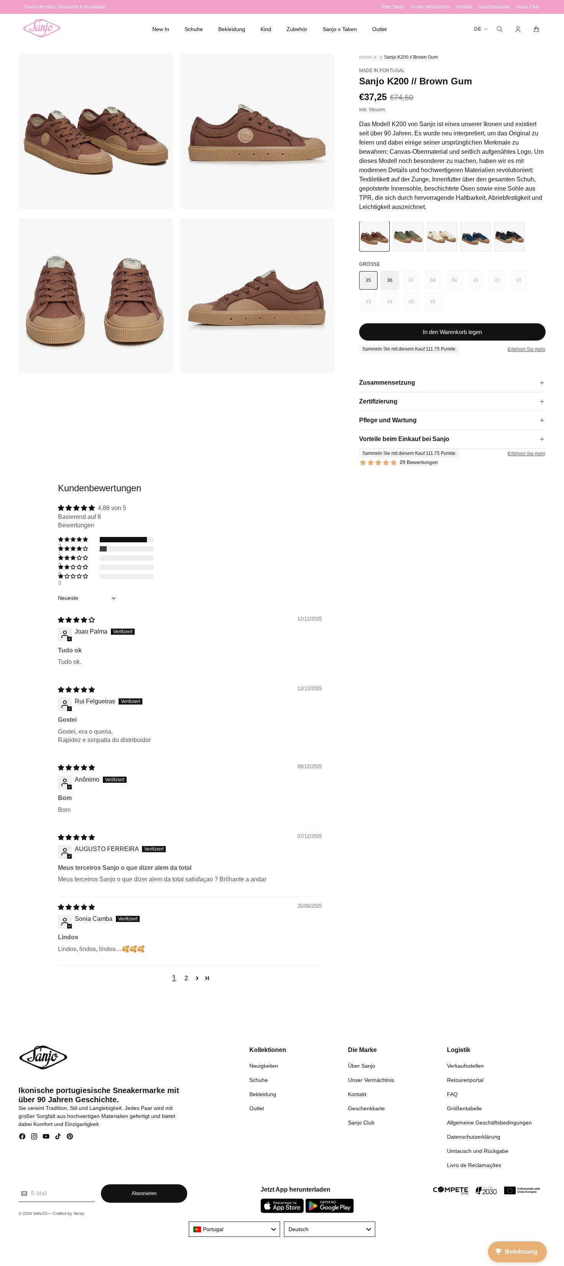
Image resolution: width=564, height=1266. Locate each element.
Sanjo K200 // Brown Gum (411, 57)
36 (390, 280)
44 (393, 305)
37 (415, 284)
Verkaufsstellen (465, 1065)
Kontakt (357, 1094)
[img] (76, 620)
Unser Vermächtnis (371, 1080)
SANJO (40, 1214)
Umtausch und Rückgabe (477, 1150)
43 (372, 305)
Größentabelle (464, 1108)
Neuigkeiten (263, 1065)
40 (479, 284)
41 (500, 284)
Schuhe (258, 1080)
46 (436, 305)
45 (415, 305)
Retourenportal (465, 1080)
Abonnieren (144, 1194)
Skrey (78, 1214)
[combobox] (234, 1229)
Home (365, 57)
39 (457, 284)
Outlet (256, 1108)
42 (522, 284)
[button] (194, 29)
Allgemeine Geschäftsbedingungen (489, 1122)
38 (436, 284)
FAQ (452, 1094)
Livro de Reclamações (474, 1165)
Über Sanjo (361, 1065)
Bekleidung (262, 1094)
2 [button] (186, 978)
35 (368, 280)
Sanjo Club (361, 1122)
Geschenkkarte (366, 1108)
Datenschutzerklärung (473, 1136)
